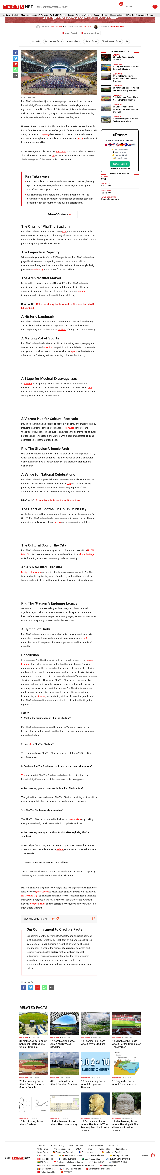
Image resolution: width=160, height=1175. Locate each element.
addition (28, 383)
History (105, 15)
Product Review (96, 1145)
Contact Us (113, 1145)
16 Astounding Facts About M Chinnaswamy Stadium (126, 89)
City (64, 231)
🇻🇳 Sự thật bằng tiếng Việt (98, 1169)
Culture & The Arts (40, 15)
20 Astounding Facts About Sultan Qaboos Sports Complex (31, 1084)
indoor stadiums (38, 903)
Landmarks (35, 41)
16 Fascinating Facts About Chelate (31, 1123)
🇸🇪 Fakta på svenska (119, 1155)
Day (69, 483)
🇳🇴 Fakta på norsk (45, 1159)
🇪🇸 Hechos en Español (112, 1152)
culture (82, 291)
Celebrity (15, 15)
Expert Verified (71, 33)
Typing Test (106, 192)
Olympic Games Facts (111, 41)
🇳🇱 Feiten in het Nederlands (82, 1165)
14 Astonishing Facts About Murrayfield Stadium (62, 1043)
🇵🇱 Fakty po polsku (108, 1165)
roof (85, 638)
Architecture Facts (53, 41)
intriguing (44, 134)
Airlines (6, 15)
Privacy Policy (104, 1149)
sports (74, 351)
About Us (41, 1145)
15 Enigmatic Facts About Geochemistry (124, 1083)
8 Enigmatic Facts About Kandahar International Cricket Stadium (33, 1043)
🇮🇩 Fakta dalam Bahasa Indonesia (68, 1162)
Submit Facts (121, 1149)
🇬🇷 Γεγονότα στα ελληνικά (118, 1159)
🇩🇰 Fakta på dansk (96, 1155)
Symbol (104, 179)
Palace (59, 849)
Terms (89, 1149)
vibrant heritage (86, 554)
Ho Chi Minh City (29, 895)
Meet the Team (76, 1145)
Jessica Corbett (117, 26)
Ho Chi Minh (75, 819)
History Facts (91, 41)
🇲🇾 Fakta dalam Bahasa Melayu (51, 1165)
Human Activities (117, 15)
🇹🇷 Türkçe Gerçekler (46, 1172)
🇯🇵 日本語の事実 (96, 1162)
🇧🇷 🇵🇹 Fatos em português (71, 1155)
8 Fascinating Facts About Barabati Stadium (64, 1083)
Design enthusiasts (31, 572)
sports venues (42, 891)
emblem (62, 329)
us (53, 155)
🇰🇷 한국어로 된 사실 (118, 1162)
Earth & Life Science (58, 15)
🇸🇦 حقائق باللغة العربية (91, 1159)
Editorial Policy (57, 1145)
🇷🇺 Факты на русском (70, 1169)
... (156, 15)
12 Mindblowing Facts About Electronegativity (63, 1123)
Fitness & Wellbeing (84, 15)
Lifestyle (130, 15)
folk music (69, 427)
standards (67, 948)
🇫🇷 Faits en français (87, 1152)
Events (71, 15)
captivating (38, 269)
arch (92, 453)
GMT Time (106, 185)
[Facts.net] (17, 7)
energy (57, 522)
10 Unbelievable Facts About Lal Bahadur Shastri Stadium (125, 109)
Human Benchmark (110, 199)
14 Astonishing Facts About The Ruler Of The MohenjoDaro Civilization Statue (95, 1126)
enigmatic (61, 151)
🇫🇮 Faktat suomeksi (67, 1159)
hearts (80, 138)
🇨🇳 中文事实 (66, 1172)
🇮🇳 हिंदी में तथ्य (42, 1162)
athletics (47, 347)
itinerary (42, 696)
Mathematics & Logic (144, 15)
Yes (23, 775)
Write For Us (42, 1149)
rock (90, 387)
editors (54, 952)
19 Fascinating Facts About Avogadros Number (93, 1084)
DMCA (78, 1149)
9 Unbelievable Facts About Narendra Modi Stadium (125, 98)
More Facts (42, 1152)
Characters (25, 15)
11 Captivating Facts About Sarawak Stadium (126, 67)
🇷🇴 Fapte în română (45, 1169)
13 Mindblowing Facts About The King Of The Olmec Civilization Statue (125, 1126)
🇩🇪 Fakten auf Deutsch (63, 1152)
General (97, 15)
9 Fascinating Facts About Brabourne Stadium (125, 120)
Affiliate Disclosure (62, 1149)
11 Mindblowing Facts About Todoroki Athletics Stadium (125, 78)
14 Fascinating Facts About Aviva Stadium (93, 1042)
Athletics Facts (73, 41)
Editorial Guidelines (91, 33)
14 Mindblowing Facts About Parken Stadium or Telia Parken (126, 1043)
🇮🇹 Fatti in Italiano (45, 1155)
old (30, 744)
